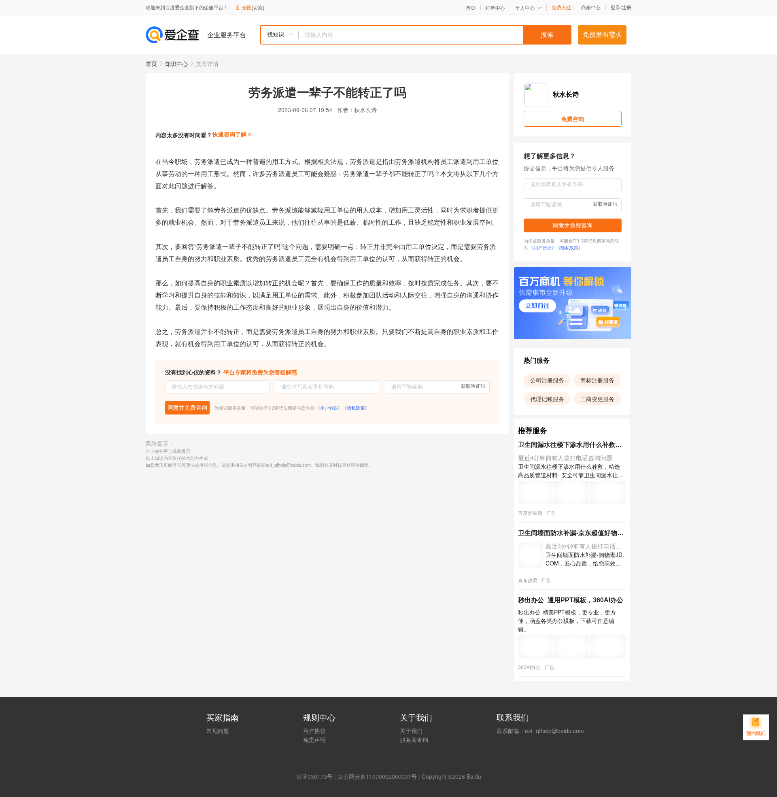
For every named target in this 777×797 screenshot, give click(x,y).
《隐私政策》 (355, 407)
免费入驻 (561, 7)
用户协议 (314, 731)
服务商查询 (414, 739)
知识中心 (176, 63)
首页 (471, 7)
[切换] (258, 7)
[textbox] (435, 35)
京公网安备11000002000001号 (377, 776)
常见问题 (217, 731)
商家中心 (591, 7)
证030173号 (317, 776)
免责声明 (314, 739)
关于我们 (411, 731)
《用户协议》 (329, 407)
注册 (626, 7)
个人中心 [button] (525, 7)
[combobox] (415, 35)
